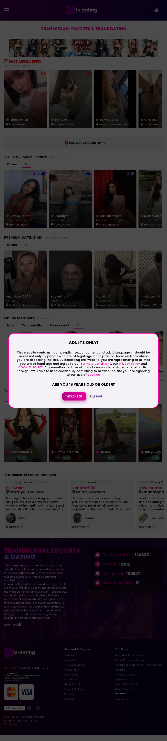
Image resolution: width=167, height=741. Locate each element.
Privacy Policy (129, 363)
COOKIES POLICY (30, 367)
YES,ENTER (74, 396)
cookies (94, 375)
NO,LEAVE (95, 396)
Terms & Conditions (96, 363)
